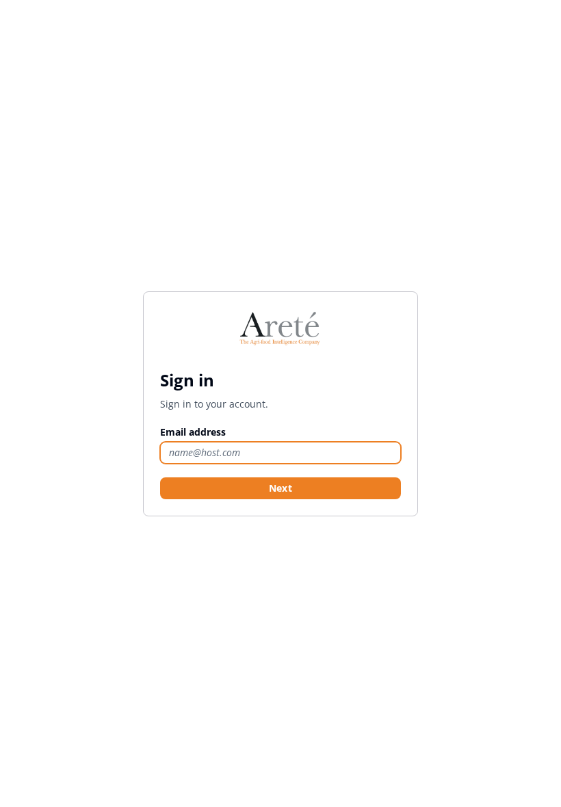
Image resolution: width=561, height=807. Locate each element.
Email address (193, 431)
